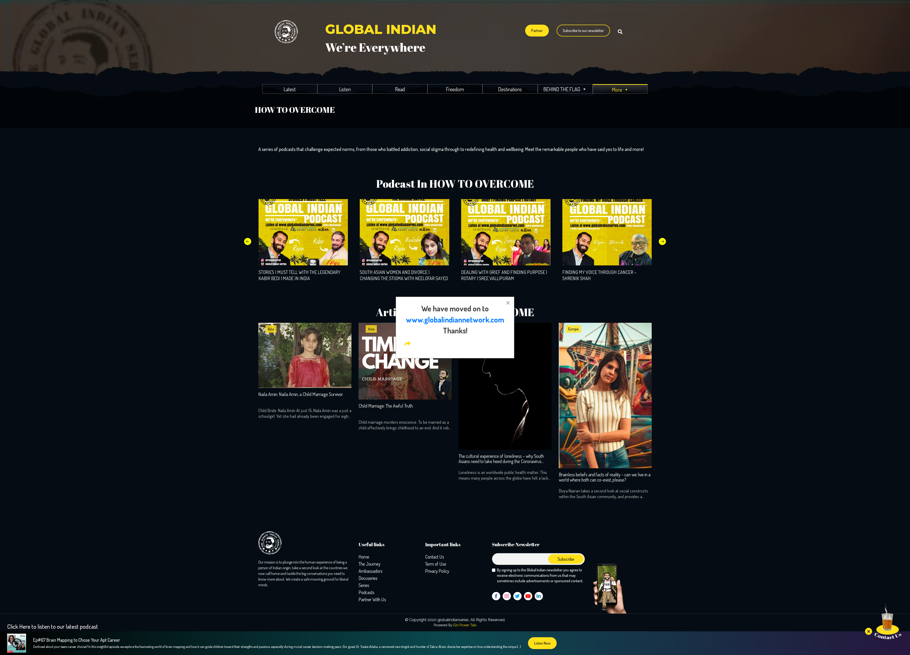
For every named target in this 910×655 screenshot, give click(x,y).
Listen (345, 89)
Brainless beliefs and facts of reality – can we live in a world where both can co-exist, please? (605, 477)
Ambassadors (370, 571)
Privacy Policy (437, 571)
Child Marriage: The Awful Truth (386, 406)
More (617, 89)
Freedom (455, 89)
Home (364, 557)
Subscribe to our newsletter (583, 30)
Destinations (510, 89)
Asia (271, 329)
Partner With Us (372, 599)
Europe (573, 329)
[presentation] (247, 241)
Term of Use (435, 564)
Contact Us (434, 557)
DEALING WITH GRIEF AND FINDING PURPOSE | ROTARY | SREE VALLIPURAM (504, 275)
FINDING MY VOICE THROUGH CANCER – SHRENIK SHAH (599, 275)
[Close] (508, 302)
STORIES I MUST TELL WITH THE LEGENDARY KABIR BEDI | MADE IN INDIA (300, 275)
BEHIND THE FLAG (561, 89)
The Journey (369, 564)
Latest (290, 89)
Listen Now (542, 643)
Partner (537, 30)
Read (400, 89)
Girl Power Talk (464, 625)
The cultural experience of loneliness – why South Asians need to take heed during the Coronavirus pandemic (501, 459)
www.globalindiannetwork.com (455, 319)
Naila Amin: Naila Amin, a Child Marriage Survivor (300, 394)
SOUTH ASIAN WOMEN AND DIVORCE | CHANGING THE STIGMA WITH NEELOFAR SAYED (404, 275)
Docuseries (368, 578)
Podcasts (366, 592)
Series (364, 585)
